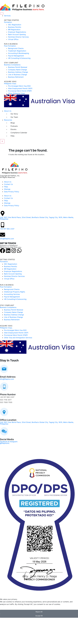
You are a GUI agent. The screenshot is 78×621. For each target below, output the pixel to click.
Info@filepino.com (7, 379)
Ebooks (13, 129)
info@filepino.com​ (7, 239)
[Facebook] (2, 250)
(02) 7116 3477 (5, 400)
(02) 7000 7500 (6, 402)
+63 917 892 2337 (7, 229)
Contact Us (8, 184)
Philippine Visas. (10, 84)
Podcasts (14, 126)
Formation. (8, 22)
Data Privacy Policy (11, 192)
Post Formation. (10, 46)
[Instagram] (13, 250)
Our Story (14, 114)
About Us (7, 111)
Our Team (14, 117)
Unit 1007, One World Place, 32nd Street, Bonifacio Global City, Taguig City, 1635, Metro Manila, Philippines (37, 218)
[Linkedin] (8, 250)
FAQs (12, 136)
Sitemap (7, 189)
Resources (8, 120)
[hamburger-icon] (1, 13)
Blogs (13, 123)
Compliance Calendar (19, 133)
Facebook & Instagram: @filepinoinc (9, 442)
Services (7, 16)
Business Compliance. (12, 65)
